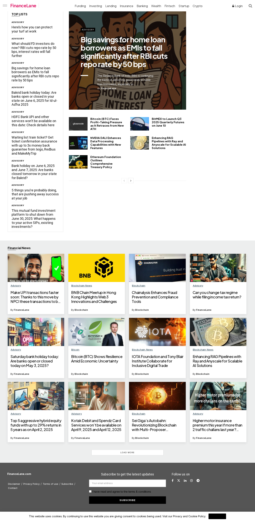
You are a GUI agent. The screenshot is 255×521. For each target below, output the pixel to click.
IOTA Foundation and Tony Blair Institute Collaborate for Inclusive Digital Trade (157, 361)
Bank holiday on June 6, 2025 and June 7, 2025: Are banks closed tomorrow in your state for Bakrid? (34, 172)
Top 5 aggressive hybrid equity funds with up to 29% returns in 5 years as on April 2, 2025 (35, 425)
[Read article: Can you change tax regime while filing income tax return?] (218, 268)
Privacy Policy (31, 483)
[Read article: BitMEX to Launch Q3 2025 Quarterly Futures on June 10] (139, 124)
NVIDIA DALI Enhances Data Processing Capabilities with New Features (105, 143)
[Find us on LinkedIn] (185, 480)
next (170, 98)
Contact (12, 487)
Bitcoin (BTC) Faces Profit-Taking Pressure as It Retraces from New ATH (107, 124)
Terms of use (50, 483)
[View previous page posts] (124, 180)
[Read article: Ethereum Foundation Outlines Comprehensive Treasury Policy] (78, 162)
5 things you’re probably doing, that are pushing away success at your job (35, 194)
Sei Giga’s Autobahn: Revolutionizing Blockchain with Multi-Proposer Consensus (154, 425)
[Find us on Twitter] (178, 480)
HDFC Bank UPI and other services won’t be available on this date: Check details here (34, 121)
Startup (183, 6)
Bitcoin (75, 349)
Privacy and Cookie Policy (189, 516)
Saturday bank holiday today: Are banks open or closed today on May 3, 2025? (34, 361)
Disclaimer (14, 483)
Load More (127, 452)
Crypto (198, 6)
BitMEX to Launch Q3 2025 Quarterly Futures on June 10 (168, 122)
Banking (142, 6)
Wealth (156, 6)
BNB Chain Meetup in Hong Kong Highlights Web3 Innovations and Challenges (94, 297)
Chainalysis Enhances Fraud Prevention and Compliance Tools (155, 297)
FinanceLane (23, 5)
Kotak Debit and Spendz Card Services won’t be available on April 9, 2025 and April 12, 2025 (96, 425)
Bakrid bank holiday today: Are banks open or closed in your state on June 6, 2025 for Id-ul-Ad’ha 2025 (34, 99)
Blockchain (81, 309)
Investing (95, 6)
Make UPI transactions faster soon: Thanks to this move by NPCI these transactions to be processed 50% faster (35, 297)
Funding (80, 6)
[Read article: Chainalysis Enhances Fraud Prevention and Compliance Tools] (157, 268)
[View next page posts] (131, 180)
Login (238, 6)
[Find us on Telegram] (198, 480)
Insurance (126, 6)
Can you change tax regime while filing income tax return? (217, 294)
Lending (110, 6)
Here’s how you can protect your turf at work (32, 29)
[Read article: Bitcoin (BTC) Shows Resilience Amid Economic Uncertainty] (96, 332)
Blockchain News (81, 285)
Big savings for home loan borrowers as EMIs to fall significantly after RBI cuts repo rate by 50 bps (35, 74)
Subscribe (67, 483)
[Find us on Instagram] (191, 480)
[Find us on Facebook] (172, 480)
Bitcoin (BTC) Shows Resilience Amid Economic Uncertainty (96, 358)
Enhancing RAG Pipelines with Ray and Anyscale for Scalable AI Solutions (169, 143)
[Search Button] (250, 5)
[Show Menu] (4, 5)
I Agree (217, 516)
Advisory (18, 22)
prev (155, 98)
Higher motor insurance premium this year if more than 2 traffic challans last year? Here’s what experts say (217, 425)
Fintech (169, 6)
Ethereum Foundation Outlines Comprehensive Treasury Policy (105, 162)
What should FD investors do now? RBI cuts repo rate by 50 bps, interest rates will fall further (34, 50)
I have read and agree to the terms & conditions (121, 491)
